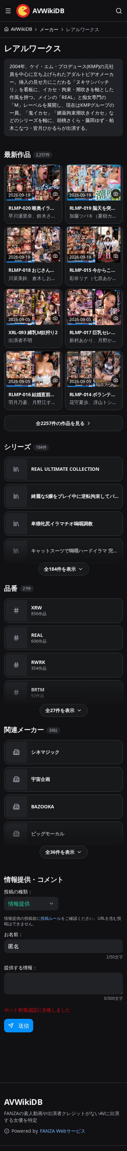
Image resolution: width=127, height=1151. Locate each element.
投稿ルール (51, 918)
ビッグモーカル (47, 833)
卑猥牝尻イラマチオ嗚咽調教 (62, 523)
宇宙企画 (40, 779)
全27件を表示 (60, 710)
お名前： (13, 934)
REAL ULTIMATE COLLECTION (65, 469)
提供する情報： (20, 967)
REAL (37, 635)
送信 (23, 1025)
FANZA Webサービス (62, 1131)
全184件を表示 (60, 569)
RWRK (38, 662)
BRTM (37, 689)
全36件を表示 (60, 852)
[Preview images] (55, 194)
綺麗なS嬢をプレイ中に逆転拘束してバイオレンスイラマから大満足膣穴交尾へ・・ (76, 496)
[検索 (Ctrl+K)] (119, 11)
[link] (82, 29)
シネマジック (45, 752)
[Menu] (8, 11)
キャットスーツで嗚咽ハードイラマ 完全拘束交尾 (76, 550)
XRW (36, 607)
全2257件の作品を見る (60, 423)
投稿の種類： (18, 891)
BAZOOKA (42, 806)
